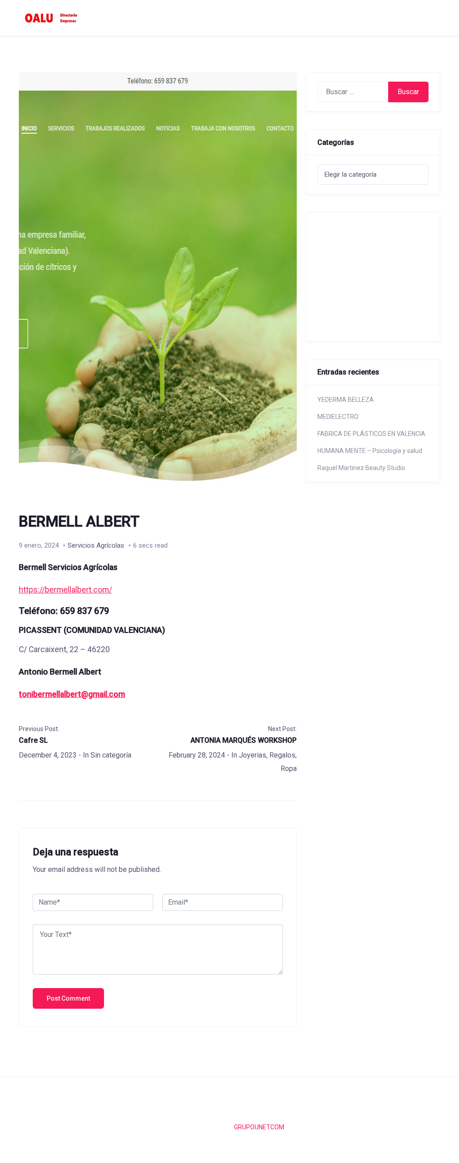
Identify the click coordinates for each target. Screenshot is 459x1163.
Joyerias (252, 755)
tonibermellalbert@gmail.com (72, 694)
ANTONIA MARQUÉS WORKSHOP (244, 740)
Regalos (282, 755)
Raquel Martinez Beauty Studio (361, 467)
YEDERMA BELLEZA (345, 399)
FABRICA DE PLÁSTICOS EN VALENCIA (371, 433)
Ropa (289, 768)
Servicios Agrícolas (96, 545)
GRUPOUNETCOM (259, 1127)
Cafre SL (33, 740)
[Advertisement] (381, 275)
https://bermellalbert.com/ (65, 589)
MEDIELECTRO (338, 416)
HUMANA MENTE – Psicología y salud (369, 450)
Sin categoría (111, 755)
